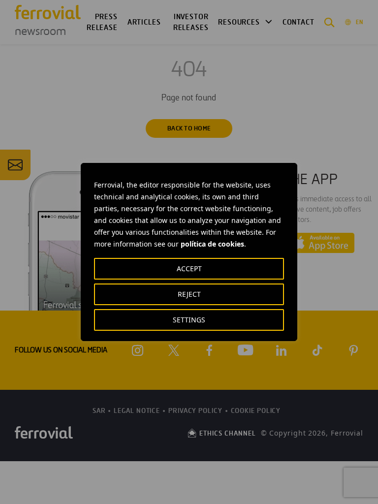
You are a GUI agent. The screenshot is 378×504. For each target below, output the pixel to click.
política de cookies (212, 244)
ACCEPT (189, 268)
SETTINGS (189, 319)
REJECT (189, 294)
